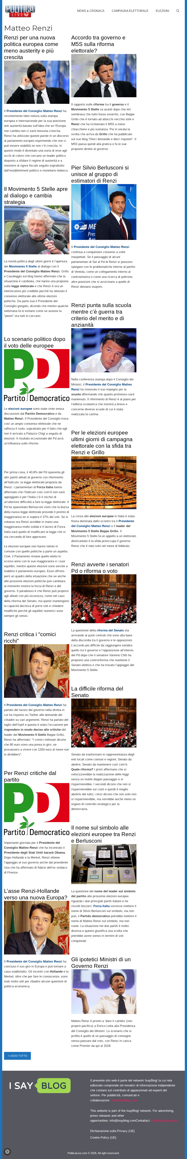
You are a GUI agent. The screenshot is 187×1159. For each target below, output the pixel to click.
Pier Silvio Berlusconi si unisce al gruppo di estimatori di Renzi (100, 174)
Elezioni (162, 10)
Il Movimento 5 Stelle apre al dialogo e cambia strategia (36, 195)
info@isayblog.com (124, 1100)
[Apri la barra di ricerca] (178, 11)
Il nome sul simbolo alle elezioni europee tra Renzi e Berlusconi (103, 834)
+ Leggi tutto (17, 1055)
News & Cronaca (90, 10)
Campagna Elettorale (130, 10)
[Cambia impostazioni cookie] (7, 1151)
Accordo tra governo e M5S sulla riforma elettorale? (98, 44)
